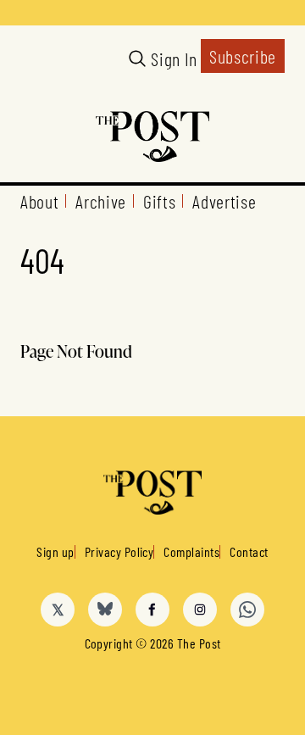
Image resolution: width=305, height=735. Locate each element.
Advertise (224, 201)
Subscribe (242, 56)
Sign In (174, 58)
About (39, 201)
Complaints (191, 551)
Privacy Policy (119, 551)
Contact (249, 551)
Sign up (55, 551)
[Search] (137, 58)
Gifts (159, 201)
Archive (100, 201)
